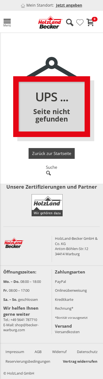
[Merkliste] (80, 23)
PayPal (60, 281)
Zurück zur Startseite (51, 153)
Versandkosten (67, 331)
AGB (38, 351)
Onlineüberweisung (71, 290)
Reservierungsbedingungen (27, 361)
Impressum (14, 351)
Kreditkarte (64, 299)
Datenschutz (87, 351)
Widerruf (59, 351)
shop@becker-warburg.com (20, 327)
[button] (16, 21)
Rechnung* (64, 308)
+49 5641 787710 (23, 319)
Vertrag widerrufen (80, 361)
